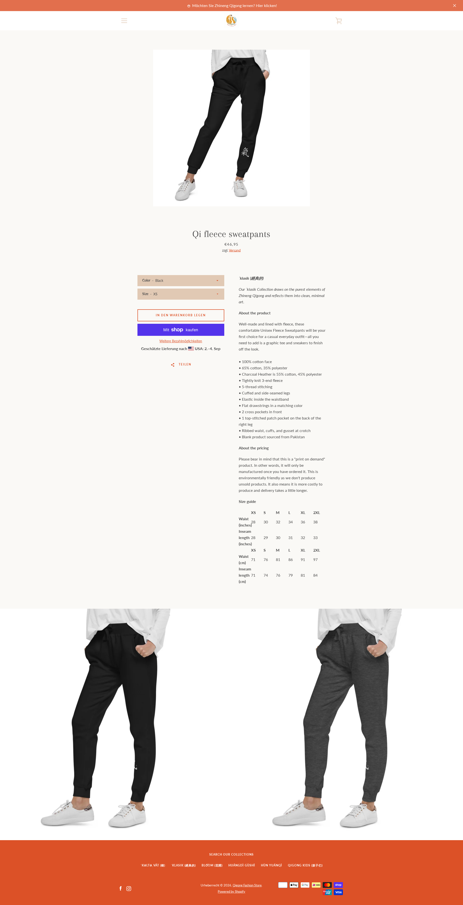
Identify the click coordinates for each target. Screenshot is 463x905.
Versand (235, 250)
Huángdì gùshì (241, 865)
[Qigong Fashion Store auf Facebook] (120, 888)
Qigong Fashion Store (247, 885)
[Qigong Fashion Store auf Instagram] (128, 888)
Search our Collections (231, 854)
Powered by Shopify (231, 891)
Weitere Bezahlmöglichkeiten (180, 341)
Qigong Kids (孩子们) (305, 865)
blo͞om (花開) (212, 865)
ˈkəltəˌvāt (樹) (153, 865)
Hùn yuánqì (271, 865)
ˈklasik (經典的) (183, 865)
